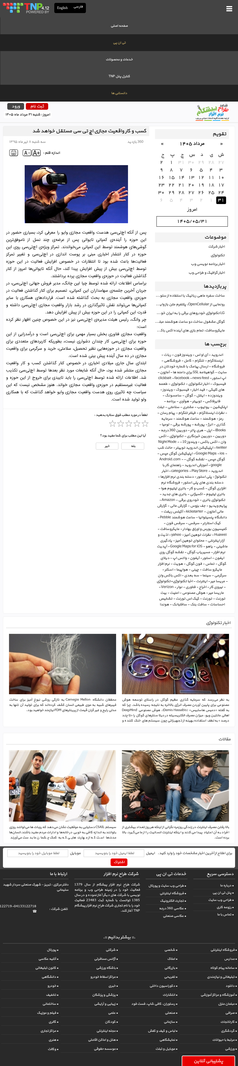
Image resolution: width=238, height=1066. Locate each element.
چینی (195, 570)
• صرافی (231, 1013)
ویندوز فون (183, 355)
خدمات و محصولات (119, 59)
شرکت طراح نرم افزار (121, 874)
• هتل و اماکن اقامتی (103, 1039)
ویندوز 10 (189, 442)
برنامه (171, 401)
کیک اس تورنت (187, 599)
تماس (209, 564)
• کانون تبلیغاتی (46, 968)
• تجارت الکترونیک (173, 900)
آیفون (194, 558)
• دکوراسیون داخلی (163, 986)
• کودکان (111, 1021)
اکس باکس (208, 442)
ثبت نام (37, 106)
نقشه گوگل (195, 459)
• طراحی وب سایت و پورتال (167, 885)
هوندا (164, 604)
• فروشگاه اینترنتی (173, 893)
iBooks (220, 430)
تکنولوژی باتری (213, 500)
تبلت (160, 407)
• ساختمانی (50, 1004)
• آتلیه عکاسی (48, 959)
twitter (221, 448)
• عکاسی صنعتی (174, 916)
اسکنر (169, 570)
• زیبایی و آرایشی (106, 1004)
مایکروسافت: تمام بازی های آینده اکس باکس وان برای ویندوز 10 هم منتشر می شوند (190, 330)
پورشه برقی (181, 425)
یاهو (209, 546)
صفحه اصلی (119, 25)
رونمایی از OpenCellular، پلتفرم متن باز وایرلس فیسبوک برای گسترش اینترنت (190, 304)
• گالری (53, 1021)
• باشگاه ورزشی (107, 968)
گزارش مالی (178, 506)
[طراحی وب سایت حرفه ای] (25, 8)
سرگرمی (220, 575)
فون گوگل (194, 564)
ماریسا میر (216, 593)
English (62, 8)
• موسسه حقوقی (106, 1048)
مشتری (188, 407)
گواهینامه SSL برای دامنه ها (193, 372)
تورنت (207, 599)
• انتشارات (170, 995)
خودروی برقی (188, 500)
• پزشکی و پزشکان (105, 995)
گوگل (189, 395)
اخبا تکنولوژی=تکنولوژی (174, 581)
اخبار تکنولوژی (198, 384)
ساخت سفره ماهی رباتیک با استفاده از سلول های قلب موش (190, 296)
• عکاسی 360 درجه (172, 908)
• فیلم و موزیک (47, 1013)
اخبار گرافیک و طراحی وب (206, 273)
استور (207, 558)
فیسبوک (182, 390)
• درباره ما (227, 885)
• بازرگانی (170, 968)
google (216, 465)
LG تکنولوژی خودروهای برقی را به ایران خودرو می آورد (190, 313)
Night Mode (167, 442)
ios (222, 454)
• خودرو (52, 986)
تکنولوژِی (176, 436)
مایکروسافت (169, 529)
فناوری (190, 587)
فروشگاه (218, 366)
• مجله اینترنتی (107, 1030)
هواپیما (182, 570)
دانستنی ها (119, 93)
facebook (181, 378)
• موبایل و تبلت (166, 1048)
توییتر (197, 401)
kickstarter (194, 512)
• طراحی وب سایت (221, 900)
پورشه (199, 425)
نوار (179, 587)
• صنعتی (171, 1013)
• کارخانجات (228, 1021)
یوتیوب (203, 407)
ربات (167, 355)
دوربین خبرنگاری (199, 436)
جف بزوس (197, 506)
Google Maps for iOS (186, 546)
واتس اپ (179, 558)
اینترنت (201, 581)
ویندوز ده (215, 395)
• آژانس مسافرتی (106, 959)
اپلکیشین (219, 407)
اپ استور (219, 378)
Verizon (167, 587)
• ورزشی (231, 1048)
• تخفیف (52, 995)
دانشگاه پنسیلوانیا (212, 517)
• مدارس (230, 959)
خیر (107, 446)
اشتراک (119, 862)
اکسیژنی (196, 494)
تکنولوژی (217, 255)
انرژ (210, 425)
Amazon (168, 500)
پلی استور (204, 477)
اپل (209, 430)
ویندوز (167, 390)
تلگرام (199, 361)
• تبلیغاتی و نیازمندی (222, 977)
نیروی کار (216, 587)
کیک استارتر (212, 523)
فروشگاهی (172, 361)
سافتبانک (179, 604)
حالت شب (164, 448)
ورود (16, 106)
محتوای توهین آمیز (189, 541)
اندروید (217, 355)
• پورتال (52, 950)
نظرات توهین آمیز (197, 535)
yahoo (176, 535)
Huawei (220, 535)
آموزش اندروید (196, 465)
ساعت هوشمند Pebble (177, 517)
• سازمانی (170, 1021)
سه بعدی (191, 575)
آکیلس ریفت (173, 512)
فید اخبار (198, 390)
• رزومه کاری (225, 907)
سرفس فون (175, 523)
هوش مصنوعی (193, 593)
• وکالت (53, 1049)
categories (179, 471)
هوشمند (209, 419)
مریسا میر (217, 581)
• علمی (113, 1013)
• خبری (113, 986)
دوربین (220, 436)
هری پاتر (196, 430)
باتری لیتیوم (215, 494)
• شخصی (170, 950)
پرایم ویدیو (218, 506)
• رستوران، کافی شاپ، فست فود (154, 1004)
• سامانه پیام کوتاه (223, 968)
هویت (178, 564)
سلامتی (173, 407)
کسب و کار (196, 488)
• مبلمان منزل (227, 1004)
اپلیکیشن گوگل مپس (176, 454)
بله (132, 446)
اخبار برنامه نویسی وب (208, 264)
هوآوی (184, 401)
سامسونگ (173, 395)
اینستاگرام (215, 361)
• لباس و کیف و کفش (162, 1030)
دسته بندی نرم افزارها (177, 477)
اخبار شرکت (216, 247)
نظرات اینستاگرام (211, 413)
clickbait (164, 378)
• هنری (53, 1039)
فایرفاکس (212, 401)
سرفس (193, 523)
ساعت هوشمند (187, 419)
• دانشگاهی (50, 977)
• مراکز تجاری (49, 1030)
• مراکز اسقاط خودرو (104, 977)
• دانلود (231, 986)
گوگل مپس (216, 459)
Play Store (200, 471)
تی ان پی (119, 42)
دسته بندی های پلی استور (203, 483)
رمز (221, 419)
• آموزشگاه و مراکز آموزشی (219, 995)
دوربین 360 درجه (174, 430)
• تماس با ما (225, 914)
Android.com (170, 459)
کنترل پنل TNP (119, 76)
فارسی (78, 7)
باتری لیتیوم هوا (173, 488)
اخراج (202, 587)
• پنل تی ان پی (223, 892)
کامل (187, 361)
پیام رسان (167, 413)
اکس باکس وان (169, 575)
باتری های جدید (174, 494)
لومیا (165, 425)
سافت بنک (198, 604)
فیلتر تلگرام (187, 413)
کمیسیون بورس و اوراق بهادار (205, 529)
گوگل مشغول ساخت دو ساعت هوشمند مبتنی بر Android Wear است (190, 322)
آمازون (165, 372)
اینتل (200, 395)
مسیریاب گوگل (198, 552)
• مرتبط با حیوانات (224, 1039)
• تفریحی (170, 977)
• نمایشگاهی (168, 1039)
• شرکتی (112, 950)
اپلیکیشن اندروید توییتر (194, 448)
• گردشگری (229, 1030)
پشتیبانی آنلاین (208, 1061)
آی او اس (201, 355)
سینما (206, 575)
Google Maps (206, 454)
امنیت (174, 593)
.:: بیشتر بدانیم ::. (119, 937)
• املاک (172, 959)
